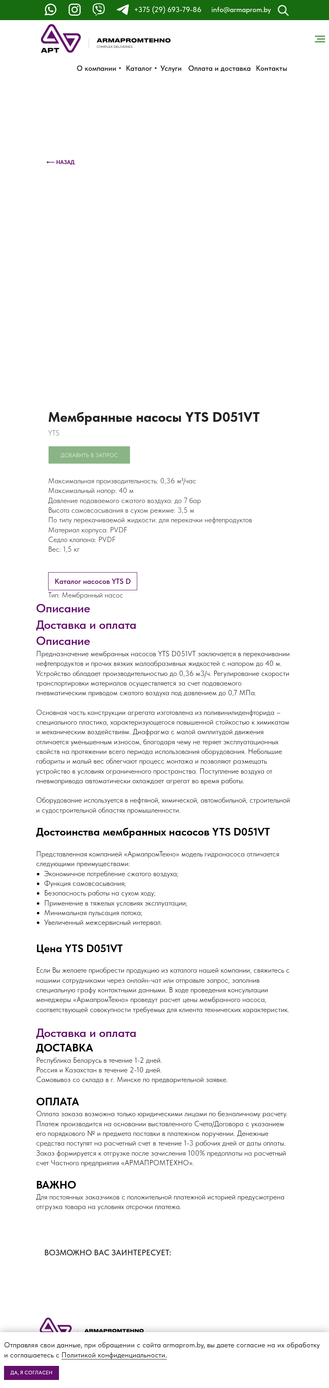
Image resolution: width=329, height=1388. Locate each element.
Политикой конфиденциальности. (114, 1355)
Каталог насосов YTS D (93, 581)
